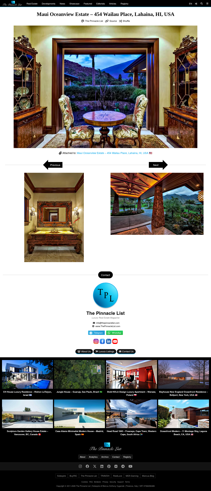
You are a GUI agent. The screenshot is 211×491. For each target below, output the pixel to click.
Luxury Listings (106, 351)
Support (120, 482)
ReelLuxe (117, 475)
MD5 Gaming (132, 475)
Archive (105, 456)
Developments (48, 3)
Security (113, 482)
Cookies (84, 482)
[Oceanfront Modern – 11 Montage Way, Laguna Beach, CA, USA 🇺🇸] (183, 427)
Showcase (74, 3)
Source (113, 21)
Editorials (100, 3)
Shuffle (126, 21)
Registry (124, 3)
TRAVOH (105, 475)
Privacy (105, 482)
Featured (88, 3)
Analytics (93, 456)
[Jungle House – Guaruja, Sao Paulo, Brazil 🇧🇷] (79, 387)
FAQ (91, 482)
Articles (112, 3)
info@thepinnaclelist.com (108, 322)
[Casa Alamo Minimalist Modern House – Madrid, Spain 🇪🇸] (79, 427)
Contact (116, 456)
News (62, 3)
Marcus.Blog (148, 475)
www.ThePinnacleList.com (107, 326)
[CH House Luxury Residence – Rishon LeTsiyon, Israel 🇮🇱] (27, 387)
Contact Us (127, 351)
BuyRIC (73, 475)
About (82, 456)
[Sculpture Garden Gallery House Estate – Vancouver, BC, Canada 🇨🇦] (27, 427)
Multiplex (97, 482)
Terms (127, 482)
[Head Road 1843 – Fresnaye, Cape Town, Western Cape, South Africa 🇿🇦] (131, 427)
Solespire (61, 475)
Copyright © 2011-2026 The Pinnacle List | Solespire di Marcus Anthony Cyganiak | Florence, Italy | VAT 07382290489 (105, 486)
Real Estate (32, 3)
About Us (86, 351)
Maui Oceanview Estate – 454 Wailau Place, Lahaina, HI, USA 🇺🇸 (114, 153)
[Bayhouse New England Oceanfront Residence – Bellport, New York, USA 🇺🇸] (183, 387)
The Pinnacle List (94, 21)
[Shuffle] (196, 3)
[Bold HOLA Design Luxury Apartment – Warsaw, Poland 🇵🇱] (131, 387)
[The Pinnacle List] (105, 446)
